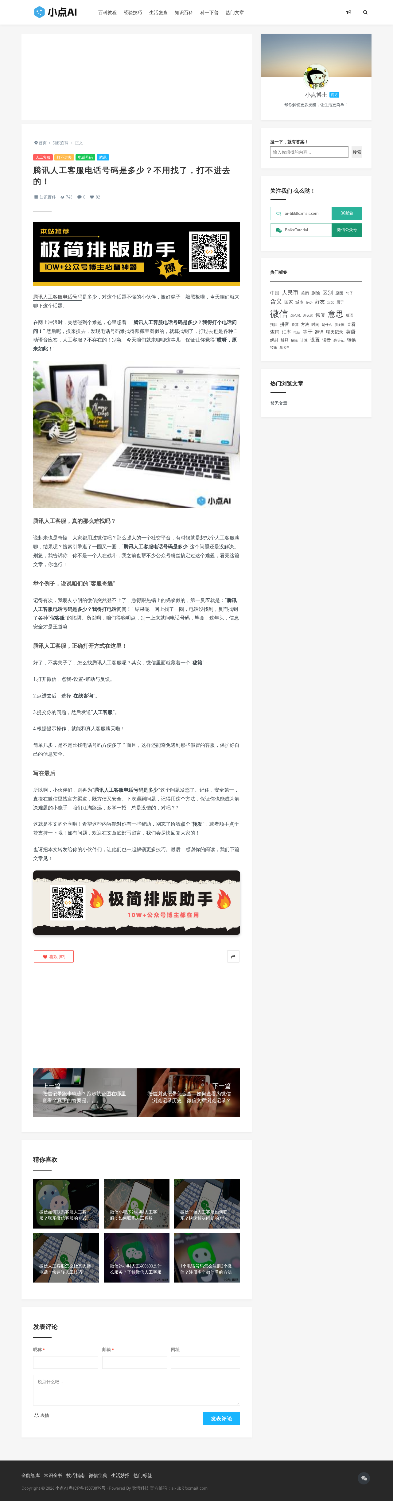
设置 (315, 340)
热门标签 (143, 1475)
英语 (351, 332)
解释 (285, 340)
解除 (294, 340)
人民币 (290, 292)
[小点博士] (316, 77)
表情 (44, 1415)
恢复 (320, 315)
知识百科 (184, 12)
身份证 (338, 340)
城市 (299, 302)
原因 (339, 293)
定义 (330, 302)
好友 (320, 302)
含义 (276, 301)
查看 (351, 324)
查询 (274, 331)
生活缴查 (158, 12)
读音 (326, 340)
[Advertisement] (136, 77)
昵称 (39, 1349)
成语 (349, 315)
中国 (274, 292)
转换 (351, 339)
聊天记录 (334, 332)
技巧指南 (75, 1475)
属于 (340, 302)
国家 (288, 301)
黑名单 (284, 347)
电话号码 (85, 157)
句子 (349, 293)
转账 (273, 347)
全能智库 (30, 1475)
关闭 (305, 293)
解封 (274, 340)
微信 (279, 313)
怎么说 (295, 315)
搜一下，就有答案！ (289, 141)
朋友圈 (339, 324)
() (56, 956)
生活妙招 (120, 1475)
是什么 (327, 324)
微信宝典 (98, 1475)
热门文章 (235, 12)
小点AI (62, 1488)
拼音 (284, 324)
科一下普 (209, 12)
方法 (305, 324)
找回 (274, 324)
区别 (327, 292)
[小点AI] (55, 12)
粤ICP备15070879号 (87, 1488)
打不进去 (64, 157)
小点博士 (316, 94)
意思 (335, 313)
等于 (308, 332)
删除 (315, 292)
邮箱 (108, 1349)
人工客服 (43, 157)
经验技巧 (133, 12)
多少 (309, 302)
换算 (295, 324)
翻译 (319, 331)
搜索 (357, 152)
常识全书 (53, 1475)
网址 (175, 1349)
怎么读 (308, 315)
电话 (297, 332)
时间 (315, 324)
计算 (304, 340)
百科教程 (107, 12)
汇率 (286, 331)
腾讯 (103, 157)
